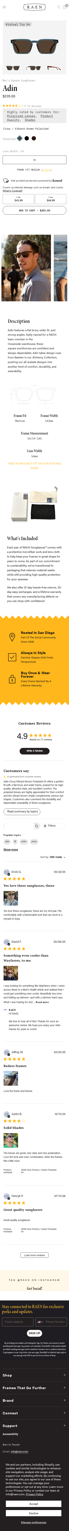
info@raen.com (19, 1451)
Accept (33, 1504)
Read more (42, 1002)
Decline (33, 1513)
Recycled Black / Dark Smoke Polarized (27, 139)
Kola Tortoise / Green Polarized (34, 139)
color (24, 842)
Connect (10, 1412)
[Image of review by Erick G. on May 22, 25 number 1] (11, 898)
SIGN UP (34, 1333)
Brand (8, 1400)
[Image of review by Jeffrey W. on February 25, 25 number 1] (11, 1078)
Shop (7, 1375)
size (7, 842)
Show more (11, 850)
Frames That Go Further (24, 1387)
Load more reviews (34, 1255)
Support (10, 1425)
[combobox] (52, 857)
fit (15, 842)
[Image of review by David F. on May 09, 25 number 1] (11, 973)
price (34, 842)
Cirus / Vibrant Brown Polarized (20, 139)
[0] (64, 7)
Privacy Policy (34, 1494)
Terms (53, 1355)
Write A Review (35, 751)
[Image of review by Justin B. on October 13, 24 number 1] (11, 1140)
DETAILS (46, 169)
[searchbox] (18, 826)
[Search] (59, 7)
